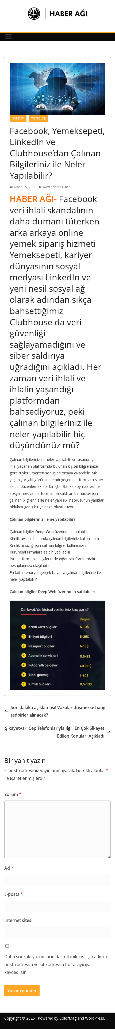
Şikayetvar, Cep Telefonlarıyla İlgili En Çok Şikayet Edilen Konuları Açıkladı (54, 732)
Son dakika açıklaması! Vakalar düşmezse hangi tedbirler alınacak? (58, 711)
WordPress (94, 1018)
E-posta (13, 894)
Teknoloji (38, 118)
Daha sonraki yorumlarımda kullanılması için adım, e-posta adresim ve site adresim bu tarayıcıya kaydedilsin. (57, 964)
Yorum (12, 794)
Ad (8, 868)
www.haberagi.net (56, 187)
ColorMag (67, 1018)
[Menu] (8, 37)
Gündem (18, 118)
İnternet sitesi (18, 920)
